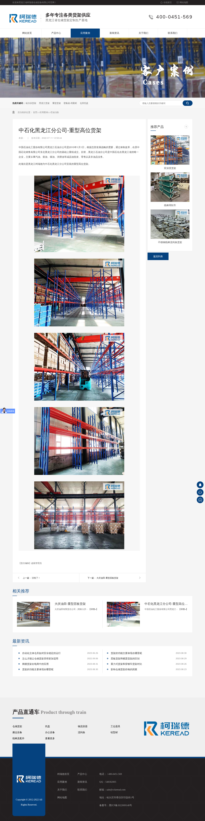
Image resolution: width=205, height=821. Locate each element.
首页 (35, 112)
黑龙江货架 (44, 102)
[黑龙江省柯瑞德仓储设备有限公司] (24, 17)
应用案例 (85, 33)
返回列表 (158, 256)
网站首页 (27, 33)
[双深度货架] (170, 150)
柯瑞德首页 (63, 774)
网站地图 (184, 2)
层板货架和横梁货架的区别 (125, 658)
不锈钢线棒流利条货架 (170, 242)
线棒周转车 (170, 205)
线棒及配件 (18, 738)
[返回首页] (200, 499)
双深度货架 (170, 168)
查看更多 (50, 738)
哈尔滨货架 (31, 102)
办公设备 (50, 732)
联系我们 (172, 33)
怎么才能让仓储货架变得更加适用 (40, 658)
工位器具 (115, 726)
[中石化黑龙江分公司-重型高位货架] (123, 614)
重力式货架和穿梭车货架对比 (126, 664)
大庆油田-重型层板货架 (107, 577)
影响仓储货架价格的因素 (124, 669)
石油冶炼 (54, 112)
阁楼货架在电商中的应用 (35, 664)
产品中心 (56, 33)
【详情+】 (93, 609)
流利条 (81, 732)
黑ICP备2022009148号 (120, 805)
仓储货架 (17, 726)
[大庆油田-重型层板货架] (33, 614)
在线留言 (167, 2)
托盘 (47, 726)
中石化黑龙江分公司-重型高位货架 (166, 603)
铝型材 (114, 732)
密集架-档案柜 (70, 102)
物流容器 (82, 726)
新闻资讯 (114, 33)
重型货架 (56, 102)
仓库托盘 (84, 102)
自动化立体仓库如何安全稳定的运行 (41, 653)
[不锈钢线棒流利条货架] (170, 224)
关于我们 (143, 33)
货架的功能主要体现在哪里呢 (37, 669)
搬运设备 (17, 732)
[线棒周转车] (170, 187)
